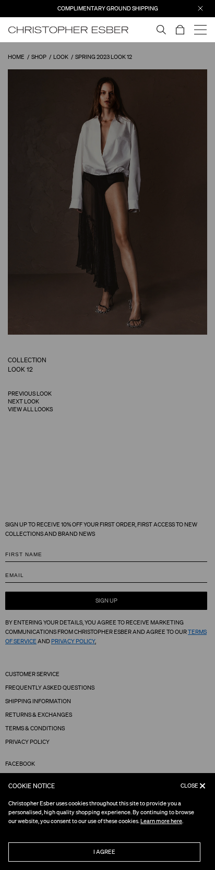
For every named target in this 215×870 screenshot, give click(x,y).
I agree (104, 852)
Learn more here (161, 821)
